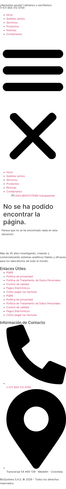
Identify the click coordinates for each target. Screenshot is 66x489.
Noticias (11, 30)
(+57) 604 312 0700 (12, 7)
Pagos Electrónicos (18, 288)
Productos (12, 26)
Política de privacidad (19, 276)
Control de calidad (17, 284)
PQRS (9, 272)
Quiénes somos (15, 18)
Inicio (9, 14)
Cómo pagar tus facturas (21, 291)
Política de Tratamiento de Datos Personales (33, 280)
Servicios (11, 22)
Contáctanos (14, 34)
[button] (33, 103)
